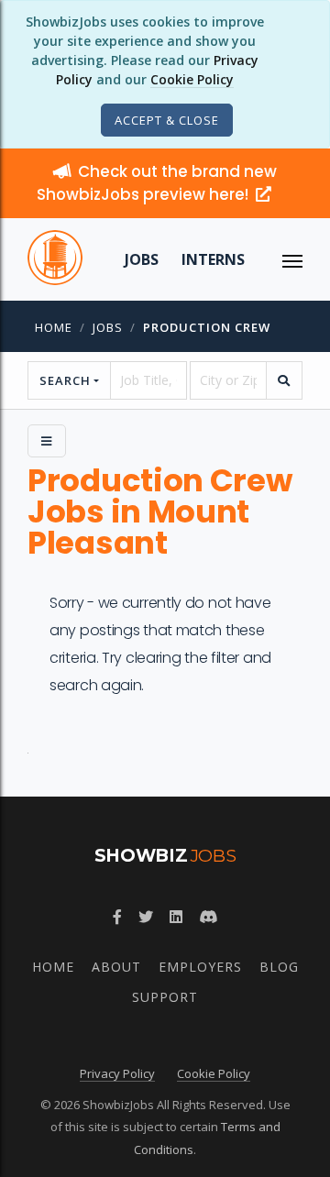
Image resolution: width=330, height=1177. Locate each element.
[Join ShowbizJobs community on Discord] (208, 917)
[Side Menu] (47, 440)
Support (165, 997)
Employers (200, 966)
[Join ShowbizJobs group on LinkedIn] (176, 917)
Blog (279, 966)
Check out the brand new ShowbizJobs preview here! (157, 182)
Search (65, 380)
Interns (213, 259)
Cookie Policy (192, 79)
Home (53, 327)
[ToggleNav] (292, 259)
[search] (284, 380)
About (116, 966)
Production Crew (206, 327)
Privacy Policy (117, 1073)
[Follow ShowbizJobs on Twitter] (145, 917)
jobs (108, 327)
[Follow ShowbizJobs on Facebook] (117, 917)
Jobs (142, 259)
